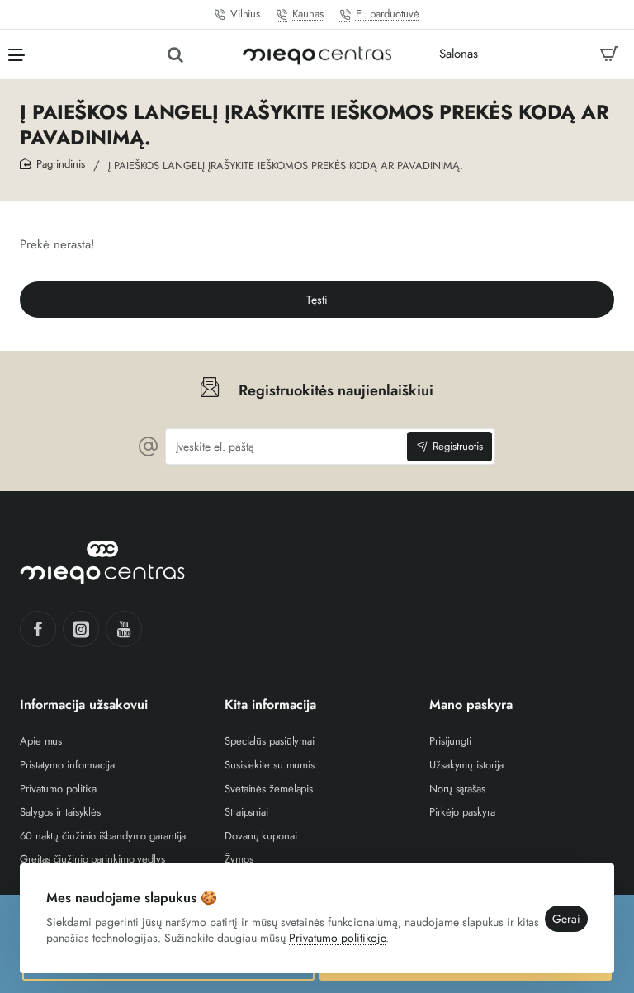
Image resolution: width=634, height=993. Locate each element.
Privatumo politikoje (337, 937)
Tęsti (317, 299)
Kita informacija (270, 705)
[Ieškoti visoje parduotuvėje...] (175, 54)
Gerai (566, 918)
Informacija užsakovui (84, 705)
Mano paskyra (471, 705)
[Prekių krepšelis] (609, 54)
